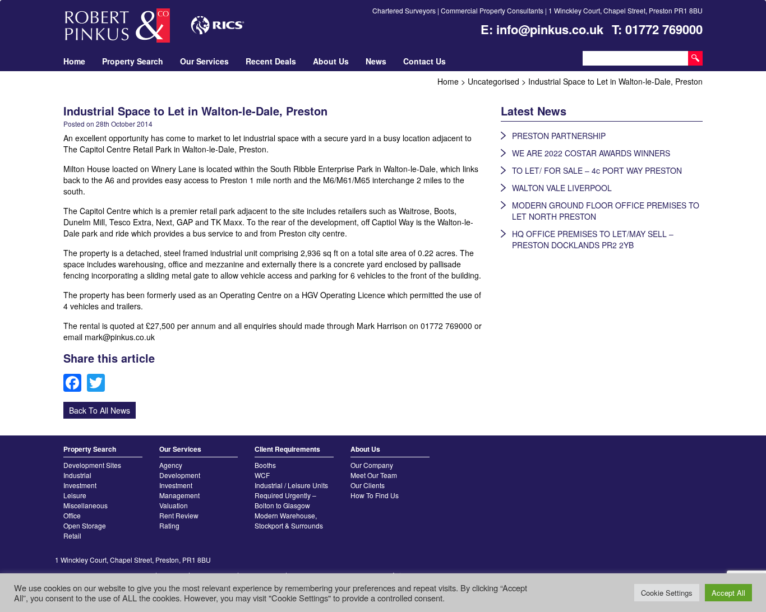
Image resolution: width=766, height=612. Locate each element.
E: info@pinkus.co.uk (542, 29)
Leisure (74, 495)
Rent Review (179, 515)
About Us (331, 61)
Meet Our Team (373, 475)
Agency (170, 465)
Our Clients (367, 485)
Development (179, 475)
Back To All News (99, 410)
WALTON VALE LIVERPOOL (562, 187)
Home (74, 61)
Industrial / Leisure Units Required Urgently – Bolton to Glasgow (291, 495)
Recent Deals (271, 61)
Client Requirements (287, 449)
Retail (72, 535)
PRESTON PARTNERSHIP (559, 135)
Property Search (132, 61)
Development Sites (92, 465)
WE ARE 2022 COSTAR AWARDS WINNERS (591, 153)
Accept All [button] (728, 592)
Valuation (173, 505)
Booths (265, 465)
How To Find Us (374, 495)
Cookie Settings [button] (667, 592)
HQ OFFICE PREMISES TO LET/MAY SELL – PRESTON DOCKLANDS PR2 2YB (592, 239)
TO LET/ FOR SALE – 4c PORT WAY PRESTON (597, 170)
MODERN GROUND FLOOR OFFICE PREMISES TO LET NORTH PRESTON (605, 211)
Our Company (371, 465)
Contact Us (424, 61)
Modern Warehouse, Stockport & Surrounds (289, 520)
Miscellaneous (85, 505)
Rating (169, 525)
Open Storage (84, 525)
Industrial (77, 475)
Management (179, 495)
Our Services (204, 61)
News (376, 61)
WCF (262, 475)
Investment (79, 485)
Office (72, 515)
